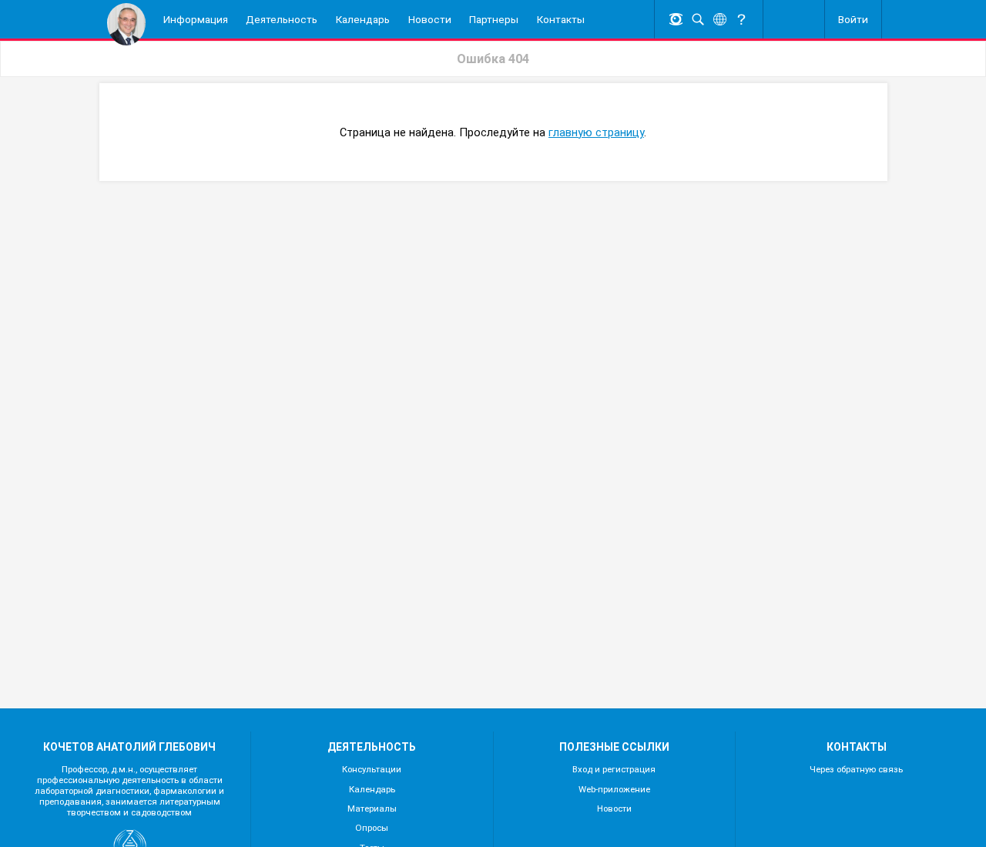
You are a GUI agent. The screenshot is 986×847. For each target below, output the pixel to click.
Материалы (372, 808)
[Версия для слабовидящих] (676, 19)
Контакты (561, 19)
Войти (853, 19)
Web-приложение (614, 789)
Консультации (371, 769)
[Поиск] (698, 19)
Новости (614, 808)
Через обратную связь (856, 769)
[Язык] (719, 19)
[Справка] (742, 19)
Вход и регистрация (614, 769)
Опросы (371, 827)
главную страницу (596, 132)
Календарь (363, 19)
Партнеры (493, 19)
